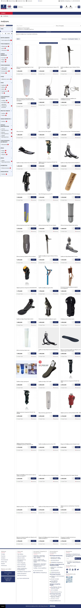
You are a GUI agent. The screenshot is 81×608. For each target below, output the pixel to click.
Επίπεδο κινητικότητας (5, 125)
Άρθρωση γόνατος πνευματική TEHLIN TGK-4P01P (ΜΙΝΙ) (48, 163)
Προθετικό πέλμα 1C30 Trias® (45, 381)
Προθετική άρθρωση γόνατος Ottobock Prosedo (48, 475)
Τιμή (2, 28)
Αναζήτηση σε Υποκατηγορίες (23, 28)
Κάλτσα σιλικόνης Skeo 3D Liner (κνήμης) (47, 225)
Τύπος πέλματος (5, 43)
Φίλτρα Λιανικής (5, 37)
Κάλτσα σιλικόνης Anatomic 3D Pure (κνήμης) (26, 256)
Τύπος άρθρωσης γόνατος (5, 97)
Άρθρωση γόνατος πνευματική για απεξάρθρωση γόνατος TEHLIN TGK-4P (25, 444)
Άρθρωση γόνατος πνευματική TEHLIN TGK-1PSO (70, 381)
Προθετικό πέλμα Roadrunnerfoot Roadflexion (70, 162)
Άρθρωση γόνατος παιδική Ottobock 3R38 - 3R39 (71, 412)
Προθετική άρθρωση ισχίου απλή (46, 287)
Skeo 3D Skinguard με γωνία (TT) (45, 194)
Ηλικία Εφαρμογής (6, 119)
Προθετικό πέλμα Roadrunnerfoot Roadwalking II (48, 350)
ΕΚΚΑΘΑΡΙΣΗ (9, 25)
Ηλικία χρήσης (4, 171)
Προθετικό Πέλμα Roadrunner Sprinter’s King (48, 506)
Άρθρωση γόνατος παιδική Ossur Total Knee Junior (70, 506)
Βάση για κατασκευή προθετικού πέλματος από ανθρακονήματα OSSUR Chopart (71, 350)
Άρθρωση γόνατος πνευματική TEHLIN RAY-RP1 (27, 287)
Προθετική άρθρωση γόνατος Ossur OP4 (47, 444)
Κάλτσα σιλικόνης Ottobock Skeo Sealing (69, 225)
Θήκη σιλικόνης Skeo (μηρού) (45, 131)
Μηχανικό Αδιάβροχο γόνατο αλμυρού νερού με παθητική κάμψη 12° (49, 538)
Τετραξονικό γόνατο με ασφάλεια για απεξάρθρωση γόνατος (68, 99)
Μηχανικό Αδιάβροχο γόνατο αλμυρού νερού (70, 444)
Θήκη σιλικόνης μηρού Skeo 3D (45, 412)
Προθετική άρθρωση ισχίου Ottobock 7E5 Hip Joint (48, 256)
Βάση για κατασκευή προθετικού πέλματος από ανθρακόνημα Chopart (27, 538)
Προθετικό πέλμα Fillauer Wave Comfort (25, 319)
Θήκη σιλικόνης (20, 131)
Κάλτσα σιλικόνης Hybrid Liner (23, 350)
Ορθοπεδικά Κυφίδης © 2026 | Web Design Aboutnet (37, 606)
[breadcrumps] (1, 16)
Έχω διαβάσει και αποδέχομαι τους (74, 562)
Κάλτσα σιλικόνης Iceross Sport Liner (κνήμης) (26, 225)
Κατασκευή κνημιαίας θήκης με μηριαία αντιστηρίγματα (69, 288)
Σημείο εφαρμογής (4, 54)
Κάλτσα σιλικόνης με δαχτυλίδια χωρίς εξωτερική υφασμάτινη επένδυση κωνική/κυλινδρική (25, 99)
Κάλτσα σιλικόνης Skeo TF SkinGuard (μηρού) (70, 131)
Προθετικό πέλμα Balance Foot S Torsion (69, 256)
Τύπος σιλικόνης (5, 65)
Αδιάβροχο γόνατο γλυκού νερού (67, 319)
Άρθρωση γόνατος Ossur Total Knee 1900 (25, 506)
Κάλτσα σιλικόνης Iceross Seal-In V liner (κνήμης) (25, 68)
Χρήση (2, 148)
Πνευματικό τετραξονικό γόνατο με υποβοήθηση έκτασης (68, 538)
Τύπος (2, 76)
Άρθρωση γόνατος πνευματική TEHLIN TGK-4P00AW (26, 413)
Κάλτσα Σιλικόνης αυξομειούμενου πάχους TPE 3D (49, 68)
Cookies (2, 606)
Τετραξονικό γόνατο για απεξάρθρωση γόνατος (48, 99)
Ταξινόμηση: (64, 39)
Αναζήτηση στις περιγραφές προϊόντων (25, 29)
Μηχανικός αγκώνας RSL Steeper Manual (69, 475)
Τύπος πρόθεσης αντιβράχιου (5, 141)
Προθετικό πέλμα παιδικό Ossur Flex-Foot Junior (27, 162)
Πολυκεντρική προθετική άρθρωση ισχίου (47, 319)
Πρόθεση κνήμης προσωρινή (23, 381)
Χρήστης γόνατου (5, 110)
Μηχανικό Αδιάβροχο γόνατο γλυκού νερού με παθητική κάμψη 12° (26, 475)
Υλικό (2, 82)
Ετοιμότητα (4, 165)
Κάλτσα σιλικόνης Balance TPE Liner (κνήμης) (70, 194)
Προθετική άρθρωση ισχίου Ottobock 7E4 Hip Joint (70, 68)
